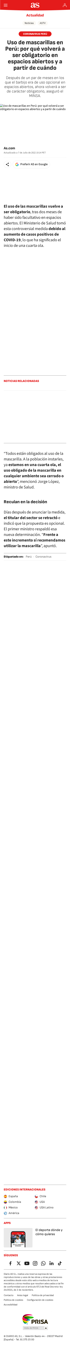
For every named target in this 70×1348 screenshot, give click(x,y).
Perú (29, 557)
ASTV (43, 23)
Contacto (8, 1295)
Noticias (29, 23)
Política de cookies (13, 1299)
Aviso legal (22, 1295)
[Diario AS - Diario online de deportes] (35, 5)
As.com (9, 148)
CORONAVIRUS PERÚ (35, 34)
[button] (7, 164)
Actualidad (35, 15)
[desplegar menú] (5, 5)
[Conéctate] (65, 5)
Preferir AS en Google (34, 164)
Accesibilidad (10, 1304)
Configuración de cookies (40, 1299)
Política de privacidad (43, 1295)
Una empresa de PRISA (35, 1319)
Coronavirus (43, 557)
